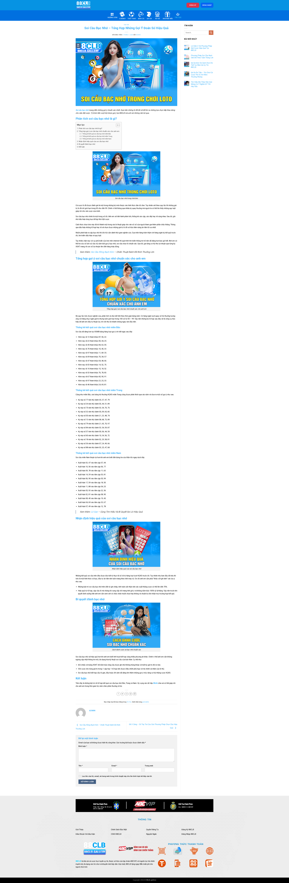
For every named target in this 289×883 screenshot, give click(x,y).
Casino (122, 19)
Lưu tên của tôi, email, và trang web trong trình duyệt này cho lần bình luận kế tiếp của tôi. (117, 776)
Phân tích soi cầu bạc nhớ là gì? (90, 128)
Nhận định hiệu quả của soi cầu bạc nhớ (93, 141)
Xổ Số (157, 19)
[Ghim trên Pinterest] (130, 694)
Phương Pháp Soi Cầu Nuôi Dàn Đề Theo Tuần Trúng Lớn (202, 56)
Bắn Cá (141, 19)
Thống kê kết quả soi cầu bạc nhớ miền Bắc (96, 134)
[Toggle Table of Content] (116, 125)
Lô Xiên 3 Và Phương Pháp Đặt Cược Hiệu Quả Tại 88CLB (201, 48)
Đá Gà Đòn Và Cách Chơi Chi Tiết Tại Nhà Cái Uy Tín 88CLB (202, 65)
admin (138, 35)
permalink (145, 702)
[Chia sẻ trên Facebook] (118, 694)
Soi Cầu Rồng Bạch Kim (102, 252)
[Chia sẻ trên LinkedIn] (135, 694)
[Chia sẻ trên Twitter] (122, 694)
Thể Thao (132, 19)
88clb (155, 683)
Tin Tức (178, 18)
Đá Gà (149, 19)
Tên (80, 766)
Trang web (149, 766)
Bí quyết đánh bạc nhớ (87, 144)
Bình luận (82, 746)
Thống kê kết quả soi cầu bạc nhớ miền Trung (97, 136)
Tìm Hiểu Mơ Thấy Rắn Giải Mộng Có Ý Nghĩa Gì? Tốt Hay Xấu (201, 84)
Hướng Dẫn (112, 18)
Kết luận (82, 147)
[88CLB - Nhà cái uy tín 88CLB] (85, 5)
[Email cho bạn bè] (126, 694)
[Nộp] (211, 32)
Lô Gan (94, 512)
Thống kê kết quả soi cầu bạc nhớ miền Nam (96, 139)
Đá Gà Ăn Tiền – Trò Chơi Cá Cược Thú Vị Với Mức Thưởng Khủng (202, 74)
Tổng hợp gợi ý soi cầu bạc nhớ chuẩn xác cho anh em (99, 131)
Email (114, 766)
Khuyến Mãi (168, 19)
